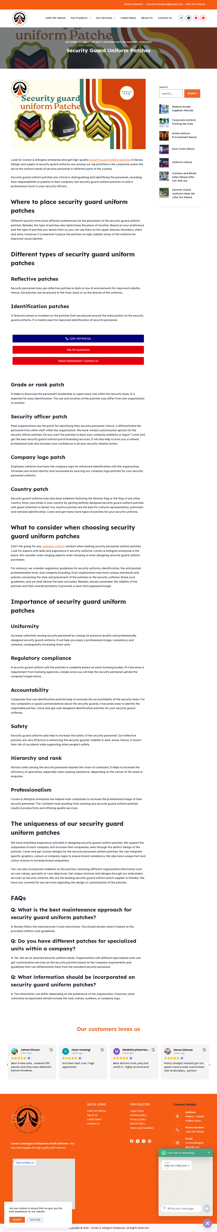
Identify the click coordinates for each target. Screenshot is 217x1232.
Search (163, 87)
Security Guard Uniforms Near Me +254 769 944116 (183, 193)
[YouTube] (203, 18)
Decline (35, 1219)
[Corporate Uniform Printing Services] (164, 122)
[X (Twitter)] (189, 18)
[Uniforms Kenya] (164, 162)
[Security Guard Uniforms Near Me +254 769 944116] (164, 192)
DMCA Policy (137, 1123)
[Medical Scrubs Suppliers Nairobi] (164, 109)
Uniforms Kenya (182, 162)
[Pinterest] (149, 1141)
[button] (209, 1064)
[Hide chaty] (207, 1223)
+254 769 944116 (55, 17)
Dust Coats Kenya (183, 148)
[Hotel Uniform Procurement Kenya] (164, 136)
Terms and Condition (141, 1128)
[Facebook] (181, 18)
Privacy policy (138, 1119)
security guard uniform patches (110, 160)
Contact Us (165, 17)
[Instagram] (196, 18)
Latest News (128, 17)
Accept (17, 1219)
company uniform (53, 546)
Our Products (79, 17)
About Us (147, 17)
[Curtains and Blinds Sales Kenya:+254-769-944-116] (164, 176)
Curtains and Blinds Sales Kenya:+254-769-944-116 (184, 177)
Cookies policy (138, 1115)
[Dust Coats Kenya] (164, 149)
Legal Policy (137, 1110)
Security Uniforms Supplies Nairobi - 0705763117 (121, 42)
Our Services (104, 17)
